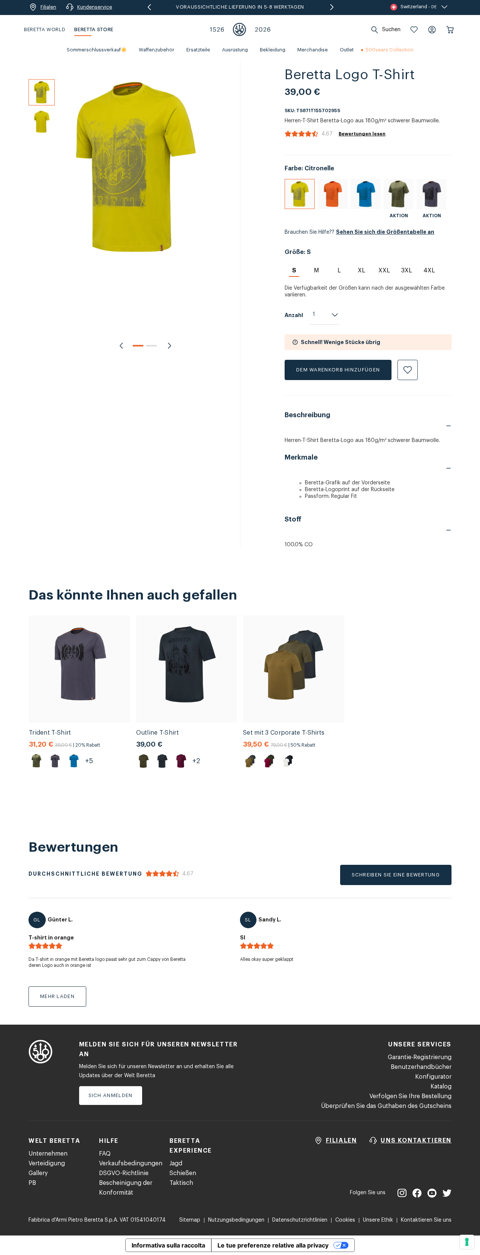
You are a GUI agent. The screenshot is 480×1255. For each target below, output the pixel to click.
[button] (414, 29)
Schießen (183, 1173)
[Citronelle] (300, 194)
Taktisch (181, 1183)
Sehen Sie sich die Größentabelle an (385, 231)
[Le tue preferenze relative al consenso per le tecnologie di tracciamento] (467, 1242)
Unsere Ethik (378, 1220)
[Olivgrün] (399, 194)
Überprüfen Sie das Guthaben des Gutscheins (386, 1106)
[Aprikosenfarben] (333, 194)
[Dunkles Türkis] (366, 194)
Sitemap (189, 1220)
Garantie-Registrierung (420, 1057)
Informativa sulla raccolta (168, 1245)
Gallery (38, 1173)
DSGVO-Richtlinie (123, 1173)
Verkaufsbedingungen (130, 1163)
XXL (384, 271)
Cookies (345, 1220)
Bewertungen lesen (362, 134)
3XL (406, 271)
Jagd (176, 1163)
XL (361, 271)
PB (32, 1183)
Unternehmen (48, 1154)
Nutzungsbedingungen (236, 1220)
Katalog (441, 1087)
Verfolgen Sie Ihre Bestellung (410, 1096)
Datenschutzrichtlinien (299, 1220)
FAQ (105, 1154)
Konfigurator (433, 1077)
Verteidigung (46, 1163)
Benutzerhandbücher (421, 1067)
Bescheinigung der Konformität (125, 1188)
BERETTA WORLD (44, 29)
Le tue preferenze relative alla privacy (273, 1245)
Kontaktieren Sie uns (426, 1220)
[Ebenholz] (432, 194)
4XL (429, 271)
